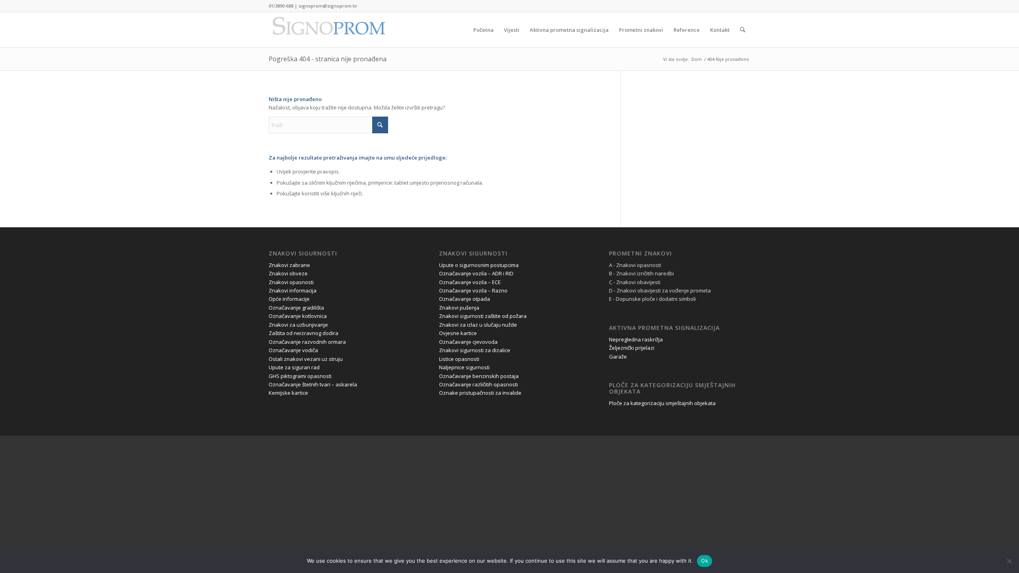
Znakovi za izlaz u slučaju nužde (478, 324)
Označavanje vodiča (293, 350)
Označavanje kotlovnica (298, 316)
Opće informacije (289, 298)
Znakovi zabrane (289, 265)
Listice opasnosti (459, 359)
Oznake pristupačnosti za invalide (480, 392)
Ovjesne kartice (458, 333)
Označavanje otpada (464, 298)
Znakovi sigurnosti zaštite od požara (483, 316)
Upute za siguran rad (294, 367)
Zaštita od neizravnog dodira (303, 333)
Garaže (618, 356)
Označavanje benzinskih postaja (479, 376)
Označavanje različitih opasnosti (478, 384)
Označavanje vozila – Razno (473, 290)
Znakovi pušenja (459, 307)
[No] (1009, 561)
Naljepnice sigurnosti (464, 367)
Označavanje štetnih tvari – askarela (313, 384)
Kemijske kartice (288, 392)
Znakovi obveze (288, 273)
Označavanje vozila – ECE (470, 282)
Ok (704, 560)
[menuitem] (483, 29)
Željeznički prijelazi (631, 347)
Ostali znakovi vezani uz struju (306, 359)
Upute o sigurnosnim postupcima (479, 265)
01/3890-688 (281, 6)
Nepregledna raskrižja (636, 339)
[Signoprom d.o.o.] (328, 29)
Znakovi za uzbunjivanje (298, 324)
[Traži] (742, 29)
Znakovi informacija (292, 290)
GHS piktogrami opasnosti (300, 376)
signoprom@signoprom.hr (328, 6)
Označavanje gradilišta (296, 307)
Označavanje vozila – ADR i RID (476, 273)
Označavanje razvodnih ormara (307, 341)
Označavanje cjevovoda (468, 341)
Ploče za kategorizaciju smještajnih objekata (662, 403)
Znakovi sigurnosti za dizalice (474, 350)
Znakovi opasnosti (291, 282)
